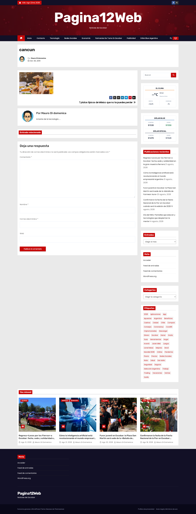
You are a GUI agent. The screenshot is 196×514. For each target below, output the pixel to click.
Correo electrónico (29, 219)
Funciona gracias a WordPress (28, 509)
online (159, 352)
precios (154, 356)
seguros (158, 364)
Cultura (105, 400)
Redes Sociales (70, 38)
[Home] (21, 38)
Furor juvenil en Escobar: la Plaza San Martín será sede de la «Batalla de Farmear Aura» (159, 191)
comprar (171, 323)
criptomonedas (150, 331)
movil (167, 348)
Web (22, 233)
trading (147, 373)
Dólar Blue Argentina (149, 38)
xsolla (146, 377)
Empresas (65, 400)
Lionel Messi (148, 348)
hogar (166, 339)
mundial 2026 (149, 352)
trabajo (166, 369)
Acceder (147, 260)
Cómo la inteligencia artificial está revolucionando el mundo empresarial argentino (158, 176)
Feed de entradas (151, 265)
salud (153, 360)
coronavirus (158, 327)
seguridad (148, 364)
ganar (163, 335)
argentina (158, 318)
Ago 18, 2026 (148, 442)
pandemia (169, 352)
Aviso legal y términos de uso (167, 509)
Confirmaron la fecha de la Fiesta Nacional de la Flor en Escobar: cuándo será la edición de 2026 (158, 203)
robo (146, 360)
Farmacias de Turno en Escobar (108, 38)
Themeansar (59, 509)
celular (155, 323)
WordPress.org (149, 276)
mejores (159, 348)
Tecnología (54, 38)
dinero (146, 335)
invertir (146, 343)
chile (163, 323)
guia (146, 339)
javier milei (156, 343)
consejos (147, 327)
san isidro (161, 360)
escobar (155, 335)
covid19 (169, 327)
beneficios (168, 318)
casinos (147, 323)
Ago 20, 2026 (108, 442)
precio (146, 356)
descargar (163, 331)
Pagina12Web (98, 17)
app (164, 314)
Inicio (29, 38)
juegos (166, 343)
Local (145, 400)
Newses (49, 509)
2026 (146, 314)
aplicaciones (155, 314)
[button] (171, 38)
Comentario (26, 157)
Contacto (41, 38)
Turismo (151, 400)
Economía (86, 38)
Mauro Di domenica (38, 58)
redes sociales (166, 356)
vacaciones (157, 373)
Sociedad (24, 400)
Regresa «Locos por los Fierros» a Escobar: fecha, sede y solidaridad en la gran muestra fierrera (159, 161)
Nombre (24, 204)
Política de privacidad (146, 509)
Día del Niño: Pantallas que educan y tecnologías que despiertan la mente (159, 218)
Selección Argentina (152, 369)
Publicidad (131, 38)
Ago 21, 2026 (26, 442)
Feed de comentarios (152, 271)
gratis (170, 335)
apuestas (147, 318)
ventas (167, 373)
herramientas (155, 339)
